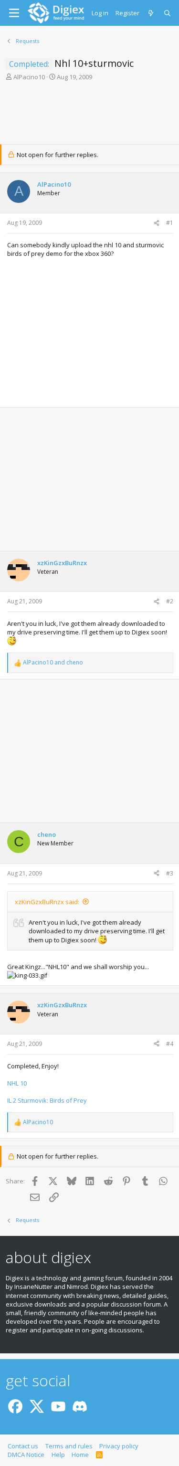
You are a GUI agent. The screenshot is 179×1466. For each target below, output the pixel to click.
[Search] (167, 12)
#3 (169, 873)
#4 (169, 1044)
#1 (169, 223)
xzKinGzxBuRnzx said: (47, 901)
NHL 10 (17, 1083)
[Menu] (14, 13)
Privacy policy (118, 1446)
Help (58, 1454)
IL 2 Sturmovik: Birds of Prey (47, 1100)
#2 (169, 601)
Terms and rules (69, 1446)
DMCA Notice (26, 1454)
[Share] (156, 223)
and (53, 662)
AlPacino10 (29, 77)
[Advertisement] (89, 115)
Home (80, 1454)
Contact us (23, 1446)
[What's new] (151, 12)
